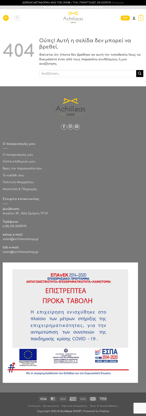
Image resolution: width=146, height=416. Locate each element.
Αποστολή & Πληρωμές (20, 189)
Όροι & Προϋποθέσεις (104, 406)
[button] (6, 18)
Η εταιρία (34, 406)
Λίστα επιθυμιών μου (19, 161)
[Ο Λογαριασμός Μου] (134, 18)
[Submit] (139, 73)
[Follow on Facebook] (64, 127)
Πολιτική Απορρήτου (18, 182)
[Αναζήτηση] (17, 18)
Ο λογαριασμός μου (18, 154)
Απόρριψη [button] (117, 2)
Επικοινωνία (51, 406)
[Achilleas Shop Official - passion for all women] (73, 18)
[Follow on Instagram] (70, 127)
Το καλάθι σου (13, 175)
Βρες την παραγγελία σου (22, 168)
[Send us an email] (77, 127)
